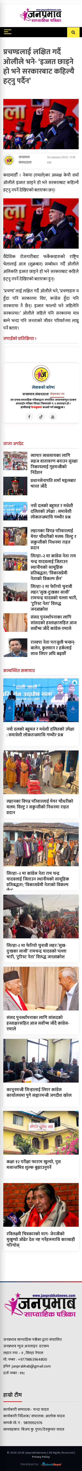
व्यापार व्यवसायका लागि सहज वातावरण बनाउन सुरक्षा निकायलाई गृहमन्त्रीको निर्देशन (54, 464)
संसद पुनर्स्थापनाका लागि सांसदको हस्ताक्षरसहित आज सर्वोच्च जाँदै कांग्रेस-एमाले (54, 622)
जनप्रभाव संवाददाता (25, 160)
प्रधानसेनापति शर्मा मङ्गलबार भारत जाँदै (53, 483)
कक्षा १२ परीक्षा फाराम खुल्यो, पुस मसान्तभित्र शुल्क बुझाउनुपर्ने (34, 1164)
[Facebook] (29, 416)
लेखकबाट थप (57, 394)
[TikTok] (41, 416)
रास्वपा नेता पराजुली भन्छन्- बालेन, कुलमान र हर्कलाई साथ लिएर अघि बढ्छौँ (53, 648)
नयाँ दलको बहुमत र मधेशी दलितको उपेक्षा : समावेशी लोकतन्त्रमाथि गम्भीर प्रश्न (52, 511)
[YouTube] (53, 416)
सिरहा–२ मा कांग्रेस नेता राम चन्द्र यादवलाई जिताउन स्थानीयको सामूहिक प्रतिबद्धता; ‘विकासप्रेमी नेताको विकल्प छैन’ (53, 567)
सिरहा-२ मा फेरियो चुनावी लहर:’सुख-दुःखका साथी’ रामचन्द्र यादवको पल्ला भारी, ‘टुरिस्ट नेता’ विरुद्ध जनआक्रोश (54, 598)
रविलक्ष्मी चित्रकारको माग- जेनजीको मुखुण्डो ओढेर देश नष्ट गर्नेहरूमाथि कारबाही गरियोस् (41, 1239)
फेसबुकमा (36, 407)
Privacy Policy (41, 1456)
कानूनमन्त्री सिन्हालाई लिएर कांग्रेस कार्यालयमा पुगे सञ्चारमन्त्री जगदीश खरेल (39, 1092)
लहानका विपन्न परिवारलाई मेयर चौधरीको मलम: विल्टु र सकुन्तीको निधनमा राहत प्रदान (53, 539)
